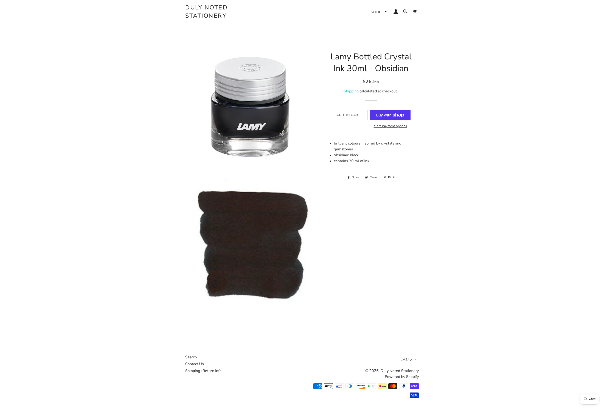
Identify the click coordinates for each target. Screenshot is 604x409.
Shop (377, 12)
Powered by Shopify (402, 376)
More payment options (390, 126)
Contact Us (194, 364)
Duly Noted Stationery (206, 12)
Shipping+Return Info (203, 370)
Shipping (351, 91)
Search (191, 357)
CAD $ (406, 359)
